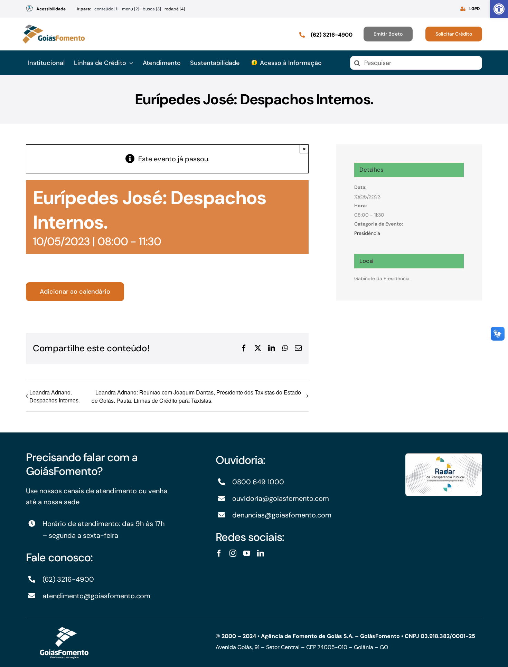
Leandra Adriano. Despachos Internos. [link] (54, 396)
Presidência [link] (367, 233)
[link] (499, 9)
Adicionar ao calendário (75, 291)
